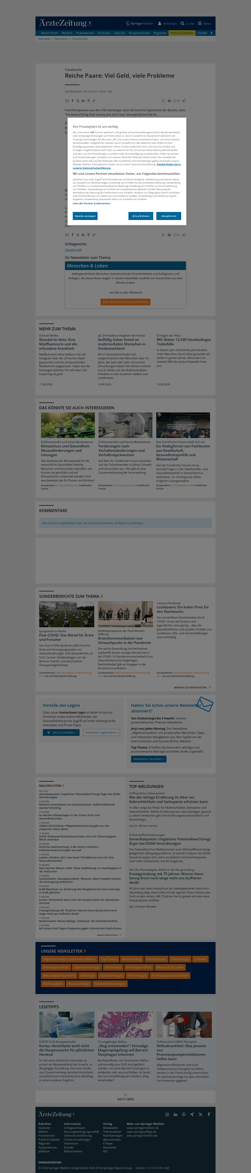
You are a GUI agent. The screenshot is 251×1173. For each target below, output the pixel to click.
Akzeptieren (168, 216)
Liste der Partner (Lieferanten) (91, 203)
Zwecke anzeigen (85, 216)
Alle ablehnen (140, 216)
